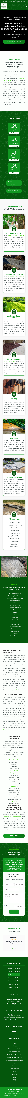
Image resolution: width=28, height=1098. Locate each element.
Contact (14, 1071)
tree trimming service (16, 235)
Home (14, 1043)
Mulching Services (14, 1063)
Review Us (7, 1095)
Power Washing (14, 1051)
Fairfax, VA (14, 801)
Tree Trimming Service (14, 1054)
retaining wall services (16, 276)
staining (10, 401)
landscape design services (16, 320)
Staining (14, 1066)
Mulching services (9, 361)
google (14, 1031)
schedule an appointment (12, 816)
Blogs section (14, 690)
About (15, 1046)
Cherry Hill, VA (14, 773)
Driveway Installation (14, 1049)
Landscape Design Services (14, 1060)
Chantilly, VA (14, 771)
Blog (14, 1077)
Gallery (14, 1074)
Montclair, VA (14, 786)
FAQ (14, 1080)
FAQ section (7, 730)
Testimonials (14, 1068)
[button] (9, 577)
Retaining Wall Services (14, 1057)
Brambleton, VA (14, 760)
